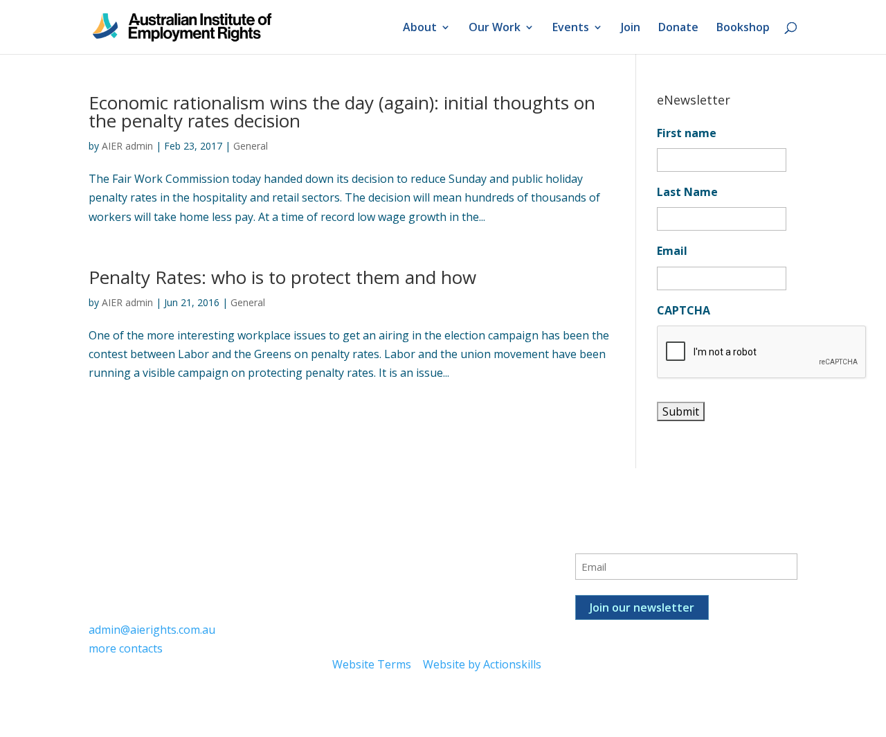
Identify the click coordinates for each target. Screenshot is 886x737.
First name (686, 133)
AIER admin (127, 145)
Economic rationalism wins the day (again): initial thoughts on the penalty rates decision (342, 111)
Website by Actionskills (482, 664)
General (250, 145)
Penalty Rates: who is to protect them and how (282, 277)
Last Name (687, 192)
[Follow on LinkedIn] (399, 542)
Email (672, 251)
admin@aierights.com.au (152, 629)
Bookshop (743, 28)
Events (570, 28)
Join (630, 28)
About (420, 28)
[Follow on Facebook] (343, 542)
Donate (678, 28)
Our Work (495, 28)
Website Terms (371, 664)
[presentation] (762, 353)
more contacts (126, 648)
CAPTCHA (683, 310)
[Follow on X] (371, 542)
